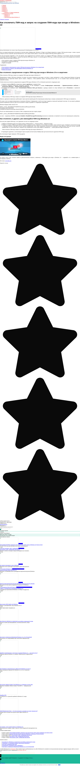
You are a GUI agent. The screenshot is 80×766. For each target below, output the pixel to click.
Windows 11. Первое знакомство (11, 12)
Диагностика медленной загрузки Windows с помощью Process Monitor (17, 583)
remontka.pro (8, 160)
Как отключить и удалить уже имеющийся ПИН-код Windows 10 (17, 68)
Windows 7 (4, 7)
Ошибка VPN (3, 695)
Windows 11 (4, 11)
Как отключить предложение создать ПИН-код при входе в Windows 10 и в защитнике (23, 67)
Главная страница (4, 19)
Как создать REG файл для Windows (9, 604)
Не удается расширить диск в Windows (9, 565)
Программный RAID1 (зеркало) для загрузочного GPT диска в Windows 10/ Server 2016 (21, 544)
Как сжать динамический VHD (9, 744)
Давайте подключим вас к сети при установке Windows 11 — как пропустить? (19, 653)
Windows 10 (5, 10)
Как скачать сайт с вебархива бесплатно (10, 549)
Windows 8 (4, 8)
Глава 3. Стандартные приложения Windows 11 (11, 588)
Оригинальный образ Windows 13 (12, 17)
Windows (4, 6)
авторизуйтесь (3, 524)
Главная (4, 5)
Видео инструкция (6, 69)
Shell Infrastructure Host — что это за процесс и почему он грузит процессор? (19, 711)
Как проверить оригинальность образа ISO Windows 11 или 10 (15, 668)
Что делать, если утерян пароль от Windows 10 (11, 726)
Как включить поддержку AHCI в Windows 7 (12, 745)
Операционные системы (7, 13)
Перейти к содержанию (5, 0)
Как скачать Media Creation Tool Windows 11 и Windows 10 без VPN (16, 684)
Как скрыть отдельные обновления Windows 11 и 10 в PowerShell (16, 637)
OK (59, 764)
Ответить (3, 763)
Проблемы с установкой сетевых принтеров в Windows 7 (16, 743)
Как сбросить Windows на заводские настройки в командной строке (16, 621)
